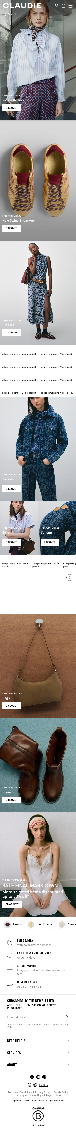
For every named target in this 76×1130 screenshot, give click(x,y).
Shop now (12, 904)
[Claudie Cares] (38, 1116)
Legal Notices (53, 1095)
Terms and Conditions (20, 1092)
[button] (56, 5)
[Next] (69, 577)
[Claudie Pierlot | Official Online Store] (22, 5)
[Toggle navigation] (70, 5)
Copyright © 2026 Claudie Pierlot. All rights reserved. (38, 1100)
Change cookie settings (30, 1095)
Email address (16, 1017)
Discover (11, 107)
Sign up (67, 1017)
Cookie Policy (61, 1092)
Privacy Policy (43, 1092)
